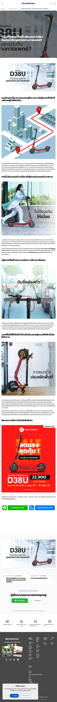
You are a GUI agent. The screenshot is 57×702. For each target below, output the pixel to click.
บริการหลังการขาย (38, 646)
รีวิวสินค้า (52, 643)
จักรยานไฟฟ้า (30, 651)
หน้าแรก (2, 8)
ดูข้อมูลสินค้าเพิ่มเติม (10, 499)
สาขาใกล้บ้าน (45, 643)
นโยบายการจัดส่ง (43, 699)
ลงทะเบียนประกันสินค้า (38, 655)
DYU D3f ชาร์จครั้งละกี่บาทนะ (39, 578)
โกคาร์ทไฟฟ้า (30, 655)
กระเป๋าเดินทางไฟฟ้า (30, 647)
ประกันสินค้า (37, 650)
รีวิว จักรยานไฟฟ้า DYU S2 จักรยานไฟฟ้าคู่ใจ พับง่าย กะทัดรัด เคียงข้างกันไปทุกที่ (16, 580)
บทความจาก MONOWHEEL (13, 8)
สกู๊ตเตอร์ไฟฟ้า (31, 643)
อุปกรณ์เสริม (30, 658)
